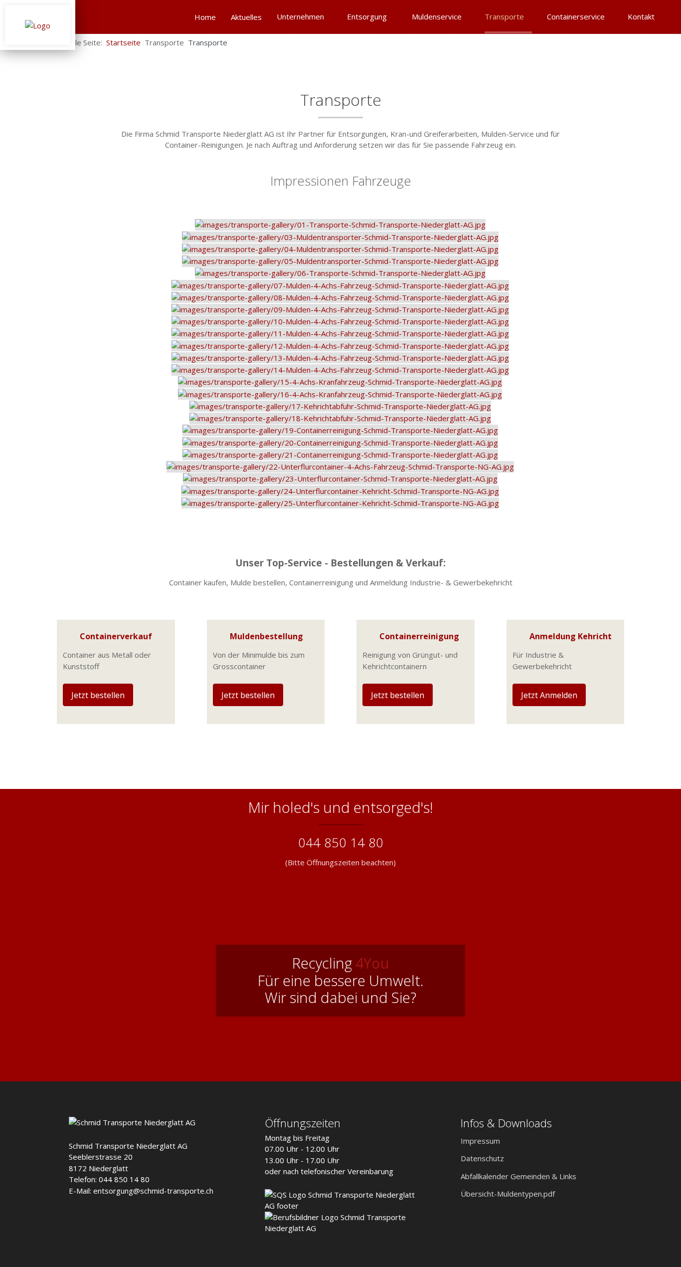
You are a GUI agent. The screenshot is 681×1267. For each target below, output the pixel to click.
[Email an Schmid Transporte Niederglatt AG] (646, 42)
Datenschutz (482, 1158)
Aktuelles (246, 17)
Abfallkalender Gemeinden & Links (518, 1176)
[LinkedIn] (662, 42)
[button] (653, 1224)
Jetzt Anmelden (549, 695)
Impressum (480, 1141)
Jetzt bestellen (98, 695)
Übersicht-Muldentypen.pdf (508, 1194)
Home (205, 17)
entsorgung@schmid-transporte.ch (153, 1191)
